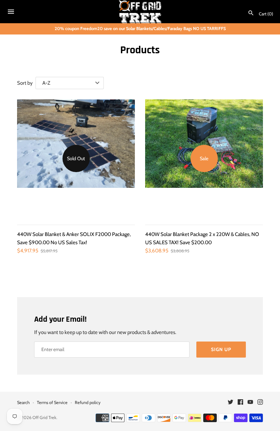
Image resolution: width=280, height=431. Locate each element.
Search (23, 402)
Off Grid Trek (44, 417)
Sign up (221, 349)
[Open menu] (11, 13)
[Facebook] (240, 403)
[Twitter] (230, 403)
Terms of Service (52, 402)
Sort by (25, 83)
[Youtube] (250, 403)
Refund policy (87, 402)
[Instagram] (260, 403)
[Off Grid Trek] (140, 11)
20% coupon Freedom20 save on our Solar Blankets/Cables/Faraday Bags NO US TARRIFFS (140, 28)
